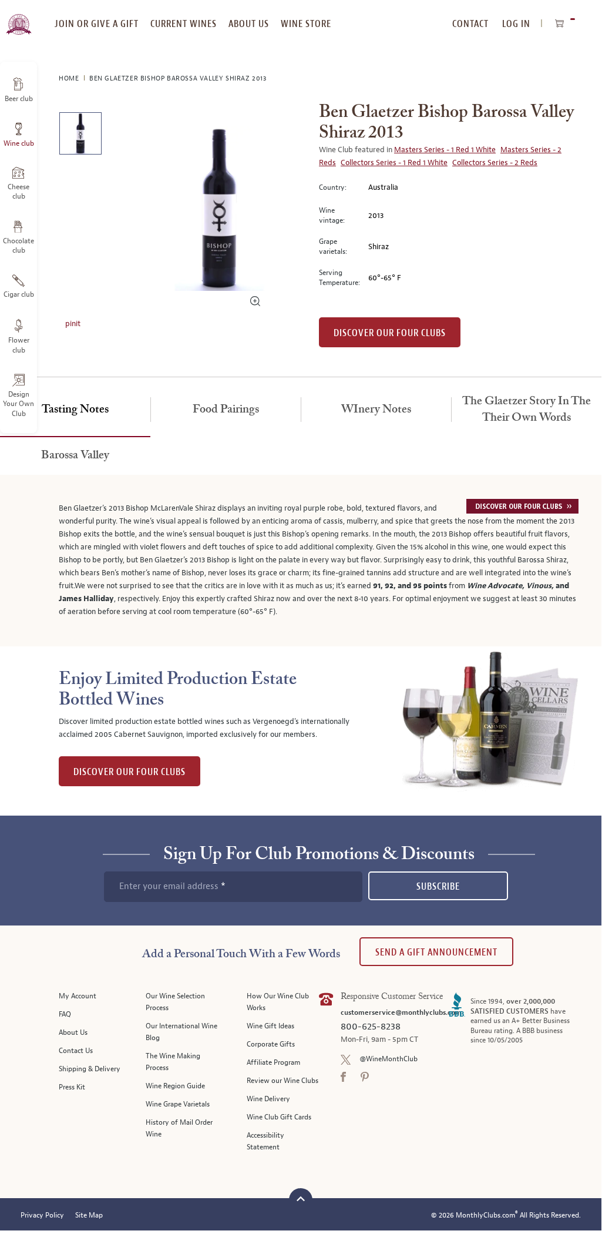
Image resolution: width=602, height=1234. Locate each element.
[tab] (75, 410)
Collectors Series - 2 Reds (494, 162)
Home (70, 78)
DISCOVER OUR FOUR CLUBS (129, 772)
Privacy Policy (42, 1215)
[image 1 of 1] (80, 135)
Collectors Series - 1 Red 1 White (394, 162)
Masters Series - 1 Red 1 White (445, 150)
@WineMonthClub (388, 1059)
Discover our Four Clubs (390, 333)
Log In (516, 24)
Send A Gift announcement (436, 952)
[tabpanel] (300, 560)
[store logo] (18, 17)
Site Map (89, 1215)
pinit (72, 323)
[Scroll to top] (300, 1198)
